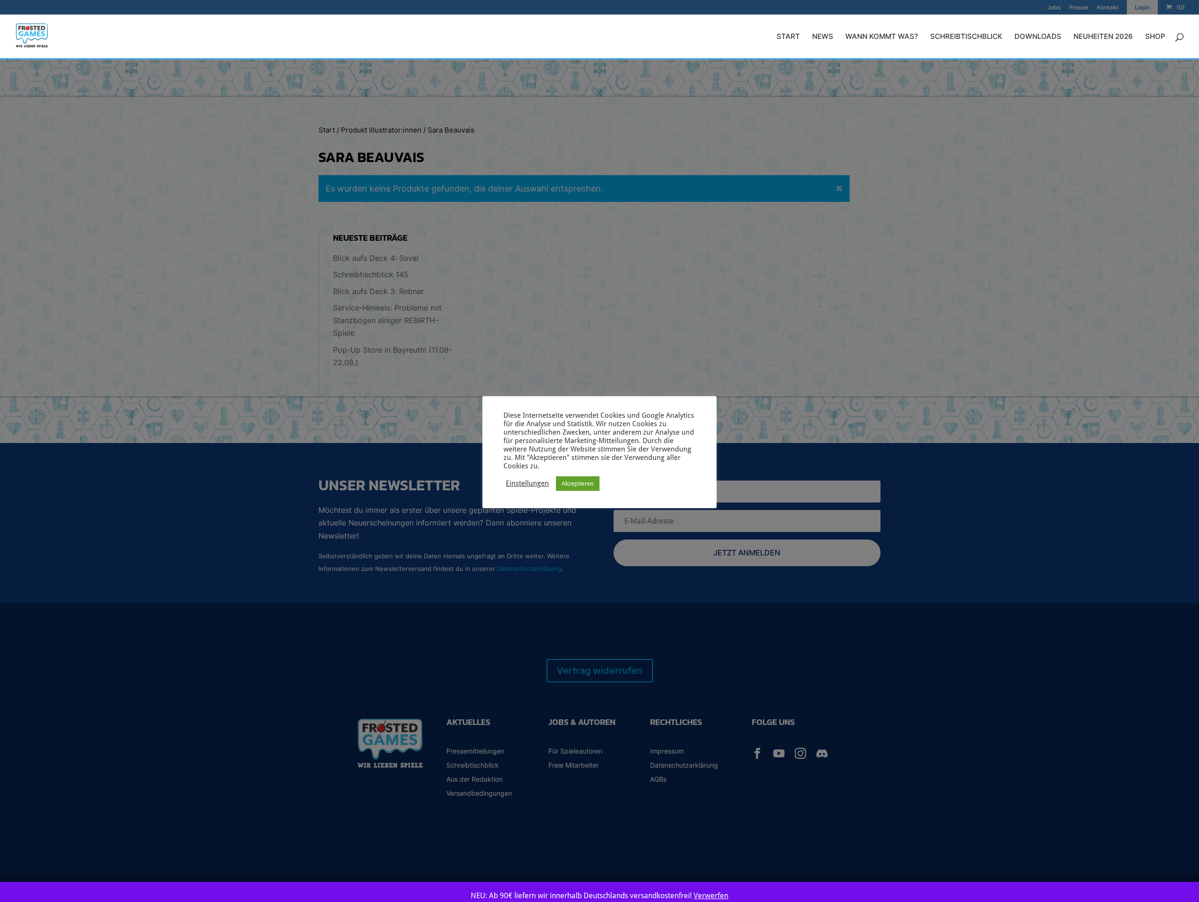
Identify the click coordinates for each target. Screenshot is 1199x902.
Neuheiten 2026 (1103, 37)
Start (788, 37)
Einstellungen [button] (527, 483)
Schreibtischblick (966, 37)
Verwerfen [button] (711, 895)
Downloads (1037, 37)
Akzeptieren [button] (578, 483)
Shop (1155, 37)
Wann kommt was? (881, 37)
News (822, 37)
